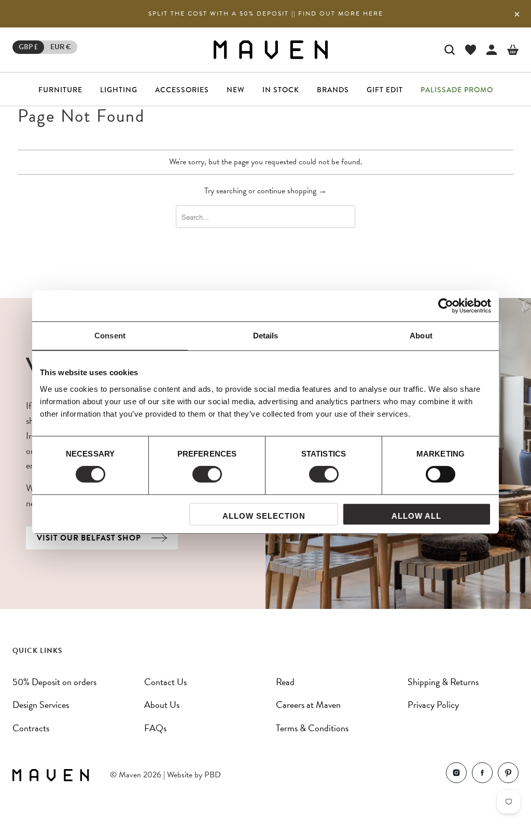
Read (285, 682)
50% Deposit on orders (54, 682)
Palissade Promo (457, 89)
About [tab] (421, 335)
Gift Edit (385, 89)
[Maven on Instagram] (456, 775)
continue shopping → (292, 190)
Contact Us (165, 682)
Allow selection (263, 516)
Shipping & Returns (443, 682)
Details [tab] (265, 335)
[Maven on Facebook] (482, 775)
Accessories (182, 89)
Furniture (60, 89)
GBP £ (28, 46)
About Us (161, 705)
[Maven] (271, 49)
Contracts (30, 728)
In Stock (280, 89)
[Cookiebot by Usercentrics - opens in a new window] (445, 306)
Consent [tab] (109, 335)
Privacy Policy (433, 705)
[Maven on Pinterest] (508, 775)
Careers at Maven (308, 705)
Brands (333, 89)
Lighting (118, 89)
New (236, 89)
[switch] (207, 474)
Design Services (40, 705)
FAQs (155, 728)
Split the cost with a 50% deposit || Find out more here (265, 13)
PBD (212, 775)
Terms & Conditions (312, 728)
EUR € (60, 46)
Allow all (416, 516)
